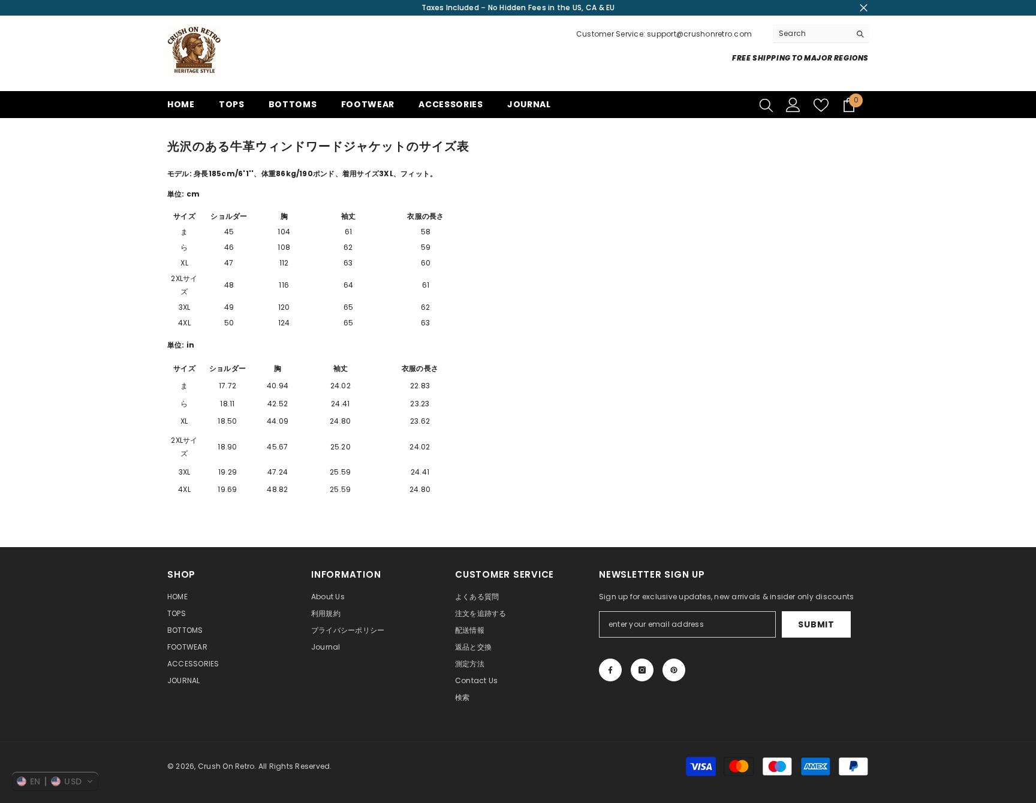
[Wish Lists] (821, 105)
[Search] (821, 34)
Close (864, 8)
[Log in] (793, 105)
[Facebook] (610, 670)
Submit (816, 624)
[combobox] (811, 34)
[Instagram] (642, 670)
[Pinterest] (673, 670)
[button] (55, 781)
